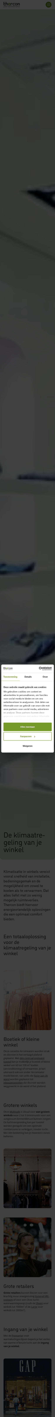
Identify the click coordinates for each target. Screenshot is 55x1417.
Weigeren (27, 746)
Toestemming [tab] (10, 676)
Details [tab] (28, 676)
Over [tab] (45, 676)
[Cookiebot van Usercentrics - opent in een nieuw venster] (39, 669)
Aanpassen (26, 736)
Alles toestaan (27, 726)
